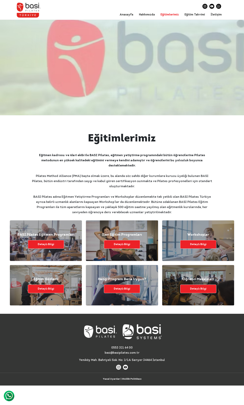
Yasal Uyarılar (111, 379)
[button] (147, 15)
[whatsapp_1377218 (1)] (9, 396)
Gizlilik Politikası (131, 379)
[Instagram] (204, 6)
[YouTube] (211, 6)
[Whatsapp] (218, 6)
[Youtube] (125, 367)
